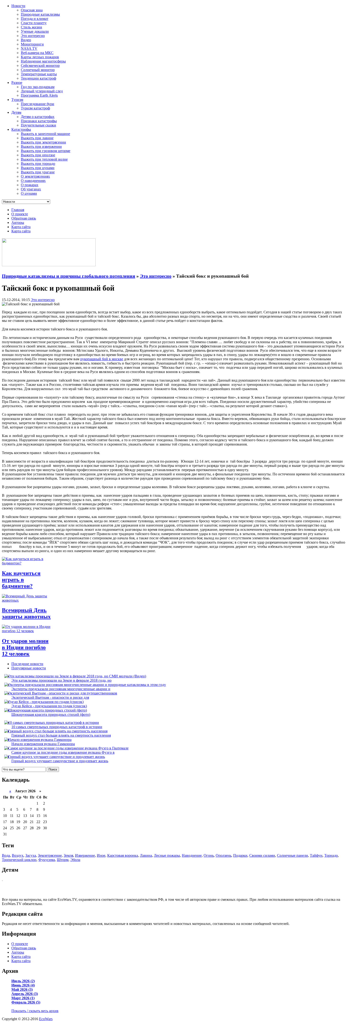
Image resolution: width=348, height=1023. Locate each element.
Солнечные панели (292, 855)
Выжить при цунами (37, 168)
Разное (16, 83)
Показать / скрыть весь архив (34, 1011)
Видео (26, 40)
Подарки (240, 855)
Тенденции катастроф (38, 78)
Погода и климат (34, 19)
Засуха (30, 855)
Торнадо (331, 855)
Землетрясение (50, 855)
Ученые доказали (35, 31)
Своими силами (262, 855)
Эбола (75, 860)
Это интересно (33, 36)
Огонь (209, 855)
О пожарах (29, 185)
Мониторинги (32, 44)
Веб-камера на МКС (37, 53)
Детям (16, 112)
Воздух (17, 855)
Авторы (17, 223)
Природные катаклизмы (40, 14)
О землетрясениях (35, 176)
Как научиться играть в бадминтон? (21, 579)
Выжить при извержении (41, 146)
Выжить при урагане (38, 172)
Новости (18, 6)
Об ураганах (31, 189)
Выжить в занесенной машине (45, 134)
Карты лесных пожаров (40, 57)
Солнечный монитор (38, 70)
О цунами (29, 193)
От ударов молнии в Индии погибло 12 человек (25, 647)
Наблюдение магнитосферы (43, 61)
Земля (68, 855)
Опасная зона (32, 10)
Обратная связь (23, 218)
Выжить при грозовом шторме (45, 151)
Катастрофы (21, 129)
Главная (17, 210)
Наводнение (192, 855)
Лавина (146, 855)
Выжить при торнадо (38, 164)
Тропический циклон (19, 860)
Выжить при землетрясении (43, 142)
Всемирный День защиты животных (26, 613)
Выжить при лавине (37, 138)
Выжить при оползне (38, 155)
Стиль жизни (31, 27)
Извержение (85, 855)
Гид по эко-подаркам (37, 87)
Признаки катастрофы (39, 121)
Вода (6, 855)
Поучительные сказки (38, 125)
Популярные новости (28, 668)
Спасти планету (34, 23)
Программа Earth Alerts (39, 95)
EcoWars (46, 1019)
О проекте (19, 214)
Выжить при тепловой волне (44, 159)
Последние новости (27, 664)
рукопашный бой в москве (101, 359)
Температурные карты (39, 74)
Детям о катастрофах (37, 117)
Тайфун (316, 855)
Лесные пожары (167, 855)
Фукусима (46, 860)
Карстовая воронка (122, 855)
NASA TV (29, 48)
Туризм (17, 100)
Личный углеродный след (42, 91)
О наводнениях (33, 181)
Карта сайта (21, 227)
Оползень (223, 855)
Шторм (62, 860)
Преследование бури (37, 104)
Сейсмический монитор (40, 65)
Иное (101, 855)
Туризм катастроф (35, 108)
